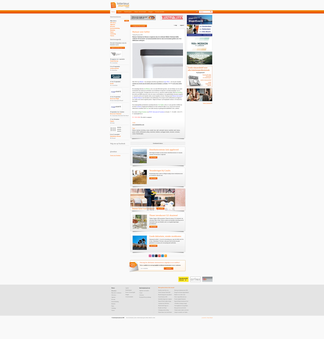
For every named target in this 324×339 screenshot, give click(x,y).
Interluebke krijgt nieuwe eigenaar (165, 299)
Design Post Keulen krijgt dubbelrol (181, 292)
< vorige (175, 25)
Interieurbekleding (115, 28)
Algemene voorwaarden (144, 290)
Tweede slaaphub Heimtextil (180, 299)
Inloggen (150, 11)
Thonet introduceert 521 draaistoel (163, 215)
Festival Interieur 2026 (162, 296)
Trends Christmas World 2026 (164, 292)
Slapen (112, 32)
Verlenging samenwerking (163, 310)
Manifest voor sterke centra (179, 294)
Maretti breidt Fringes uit (163, 305)
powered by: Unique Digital (207, 317)
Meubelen (112, 30)
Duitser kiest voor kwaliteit (143, 208)
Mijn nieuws (113, 20)
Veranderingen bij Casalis (159, 170)
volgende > (182, 25)
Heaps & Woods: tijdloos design (164, 301)
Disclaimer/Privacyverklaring (145, 297)
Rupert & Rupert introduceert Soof (181, 301)
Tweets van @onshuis (115, 155)
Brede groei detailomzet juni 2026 (181, 290)
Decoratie (112, 26)
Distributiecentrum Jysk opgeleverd (164, 150)
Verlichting (113, 34)
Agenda (119, 11)
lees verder (153, 157)
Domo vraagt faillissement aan (180, 296)
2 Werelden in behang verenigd (180, 303)
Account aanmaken (159, 11)
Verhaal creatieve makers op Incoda (181, 310)
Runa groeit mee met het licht (180, 307)
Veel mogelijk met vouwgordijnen (181, 305)
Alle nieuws (113, 22)
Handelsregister (128, 11)
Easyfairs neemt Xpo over (163, 290)
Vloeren (112, 35)
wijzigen (126, 20)
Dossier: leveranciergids (140, 11)
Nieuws (113, 11)
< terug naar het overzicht (138, 25)
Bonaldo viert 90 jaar (162, 307)
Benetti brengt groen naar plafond (165, 294)
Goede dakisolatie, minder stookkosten (165, 236)
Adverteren (141, 295)
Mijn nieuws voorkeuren (116, 292)
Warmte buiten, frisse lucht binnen (165, 312)
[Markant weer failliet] (157, 60)
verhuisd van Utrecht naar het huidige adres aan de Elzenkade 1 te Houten (150, 83)
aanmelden (168, 268)
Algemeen (112, 24)
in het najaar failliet (177, 83)
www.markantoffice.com (138, 124)
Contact (140, 292)
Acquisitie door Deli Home (163, 303)
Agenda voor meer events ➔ (117, 47)
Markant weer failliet (141, 32)
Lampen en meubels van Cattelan (180, 312)
